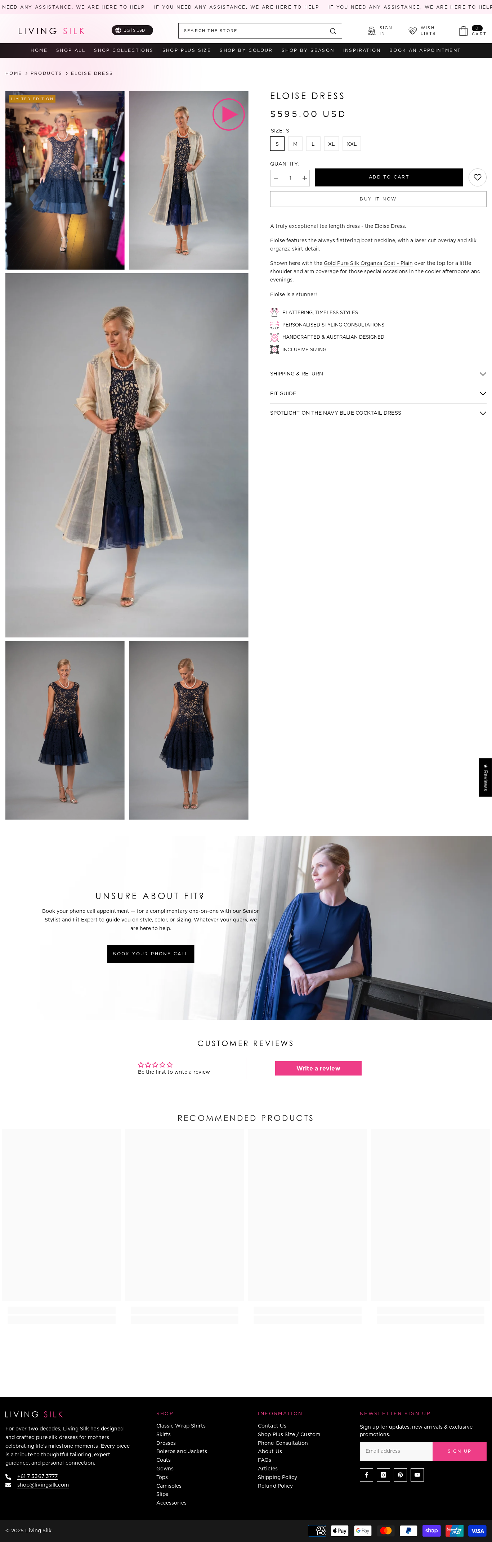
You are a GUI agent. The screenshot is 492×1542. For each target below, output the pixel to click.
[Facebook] (366, 1475)
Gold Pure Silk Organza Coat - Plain (368, 263)
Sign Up (460, 1451)
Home (13, 73)
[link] (478, 177)
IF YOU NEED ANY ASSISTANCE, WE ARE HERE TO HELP (216, 7)
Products (47, 73)
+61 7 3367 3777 (37, 1476)
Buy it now (378, 198)
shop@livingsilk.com (43, 1484)
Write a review (318, 1068)
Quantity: (284, 163)
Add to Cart (389, 176)
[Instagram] (383, 1475)
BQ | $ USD (134, 30)
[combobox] (252, 30)
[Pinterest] (400, 1475)
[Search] (260, 30)
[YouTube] (417, 1475)
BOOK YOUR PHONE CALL (150, 954)
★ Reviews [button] (485, 777)
